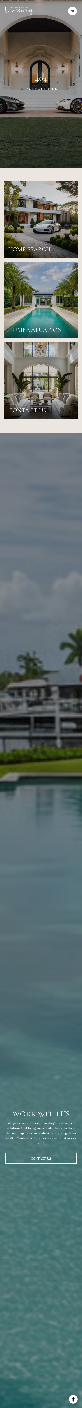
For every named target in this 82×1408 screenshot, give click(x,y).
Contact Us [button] (41, 1158)
